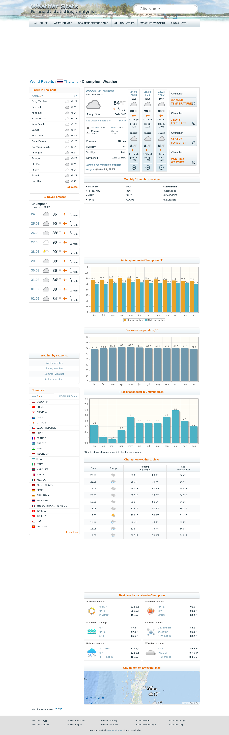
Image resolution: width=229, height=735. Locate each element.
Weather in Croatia (109, 724)
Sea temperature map (93, 23)
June (129, 191)
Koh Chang (38, 135)
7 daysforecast (178, 121)
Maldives (42, 469)
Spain (40, 490)
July (129, 195)
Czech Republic (46, 428)
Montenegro (45, 485)
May (128, 186)
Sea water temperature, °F (142, 330)
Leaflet (185, 703)
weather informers (115, 730)
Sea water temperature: (98, 120)
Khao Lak (37, 112)
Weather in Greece (40, 724)
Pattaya (36, 158)
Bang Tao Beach (41, 101)
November (171, 195)
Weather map (63, 23)
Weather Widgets (152, 23)
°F (46, 23)
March (92, 195)
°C (41, 23)
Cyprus (41, 422)
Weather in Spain (74, 724)
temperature (181, 102)
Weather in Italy (176, 724)
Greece (41, 443)
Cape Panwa (39, 141)
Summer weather (54, 373)
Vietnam (42, 526)
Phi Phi (36, 164)
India (40, 448)
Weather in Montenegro (145, 724)
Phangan (37, 152)
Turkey (41, 516)
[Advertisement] (114, 52)
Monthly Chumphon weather (142, 179)
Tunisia (41, 511)
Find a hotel (179, 23)
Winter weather (54, 363)
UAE (39, 521)
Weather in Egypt (40, 720)
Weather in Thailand (76, 720)
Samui (35, 175)
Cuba (40, 417)
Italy (40, 464)
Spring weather (54, 368)
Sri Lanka (43, 495)
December (170, 199)
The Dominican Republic (52, 506)
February (94, 191)
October (170, 191)
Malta (40, 474)
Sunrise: (95, 127)
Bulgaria (42, 402)
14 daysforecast (178, 141)
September (171, 186)
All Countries (124, 23)
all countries (71, 532)
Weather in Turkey (109, 720)
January (93, 186)
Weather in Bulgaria (178, 720)
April (91, 199)
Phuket (36, 169)
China (40, 407)
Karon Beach (39, 118)
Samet (35, 129)
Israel (40, 459)
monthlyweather (178, 160)
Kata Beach (38, 124)
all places (72, 186)
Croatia (42, 412)
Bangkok (36, 107)
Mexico (41, 480)
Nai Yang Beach (41, 147)
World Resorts (42, 81)
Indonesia (43, 454)
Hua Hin (36, 181)
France (41, 438)
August (90, 169)
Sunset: (114, 127)
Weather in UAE (142, 720)
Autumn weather (54, 379)
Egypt (41, 433)
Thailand (71, 81)
